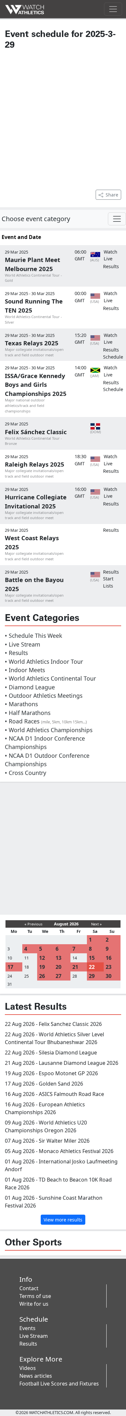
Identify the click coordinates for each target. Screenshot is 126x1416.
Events (27, 1328)
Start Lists (108, 582)
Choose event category (36, 218)
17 (10, 966)
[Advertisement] (63, 119)
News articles (35, 1375)
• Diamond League (30, 687)
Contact (28, 1288)
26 (42, 976)
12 (42, 957)
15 (92, 957)
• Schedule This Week (33, 635)
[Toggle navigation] (113, 9)
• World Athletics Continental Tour (50, 678)
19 (42, 966)
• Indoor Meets (25, 670)
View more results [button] (63, 1220)
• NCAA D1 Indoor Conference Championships (45, 742)
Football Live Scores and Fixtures (59, 1383)
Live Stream (33, 1335)
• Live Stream (22, 644)
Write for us (33, 1303)
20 (58, 966)
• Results (16, 653)
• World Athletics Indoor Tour (44, 661)
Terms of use (35, 1296)
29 (92, 976)
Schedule (113, 357)
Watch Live (110, 255)
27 (58, 976)
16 (108, 957)
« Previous (33, 924)
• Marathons (21, 704)
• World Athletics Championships (48, 730)
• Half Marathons (27, 713)
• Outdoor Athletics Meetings (43, 695)
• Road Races (46, 721)
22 (92, 966)
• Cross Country (25, 773)
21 (75, 966)
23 (108, 966)
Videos (27, 1368)
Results (111, 266)
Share (112, 195)
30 (108, 976)
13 (58, 957)
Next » (96, 924)
